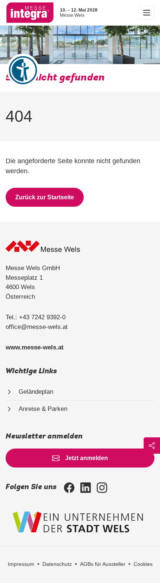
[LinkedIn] (85, 487)
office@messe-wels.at (37, 326)
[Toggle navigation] (146, 13)
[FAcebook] (69, 487)
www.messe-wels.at (35, 347)
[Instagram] (102, 487)
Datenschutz (57, 564)
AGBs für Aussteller (102, 564)
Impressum (21, 564)
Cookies (143, 564)
